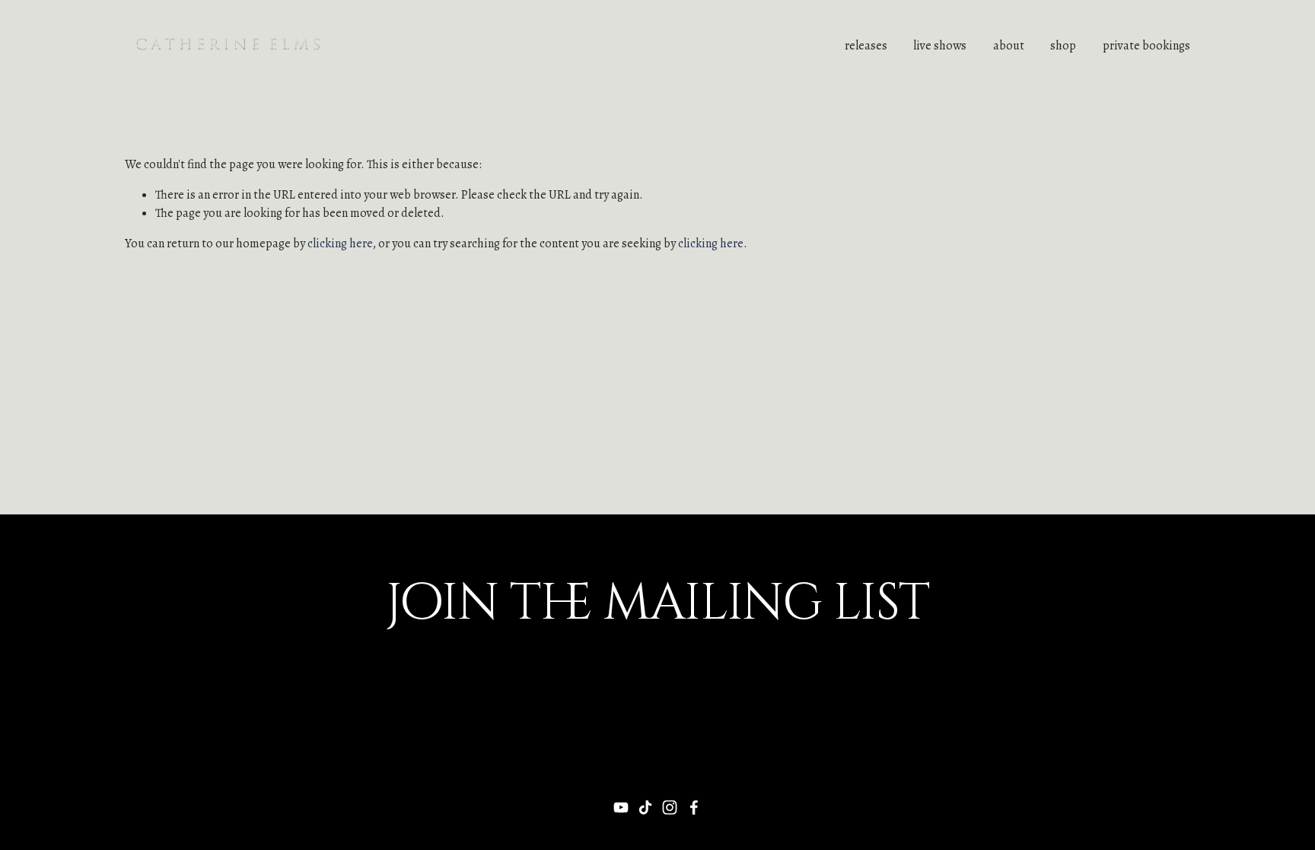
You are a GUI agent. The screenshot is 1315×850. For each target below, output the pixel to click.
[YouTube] (621, 807)
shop (1063, 45)
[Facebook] (694, 807)
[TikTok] (645, 807)
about (1008, 45)
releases (866, 45)
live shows (939, 45)
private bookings (1146, 45)
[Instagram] (669, 807)
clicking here (340, 243)
